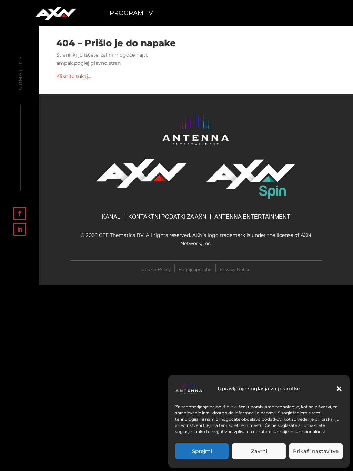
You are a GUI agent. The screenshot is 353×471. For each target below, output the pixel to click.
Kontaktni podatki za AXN (167, 216)
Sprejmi (202, 451)
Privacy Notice (235, 269)
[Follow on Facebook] (19, 213)
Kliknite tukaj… (73, 76)
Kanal (111, 216)
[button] (339, 388)
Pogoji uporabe (195, 269)
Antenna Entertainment (252, 217)
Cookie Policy (156, 269)
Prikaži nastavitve (316, 451)
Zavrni (259, 451)
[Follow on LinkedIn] (19, 229)
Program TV (131, 14)
